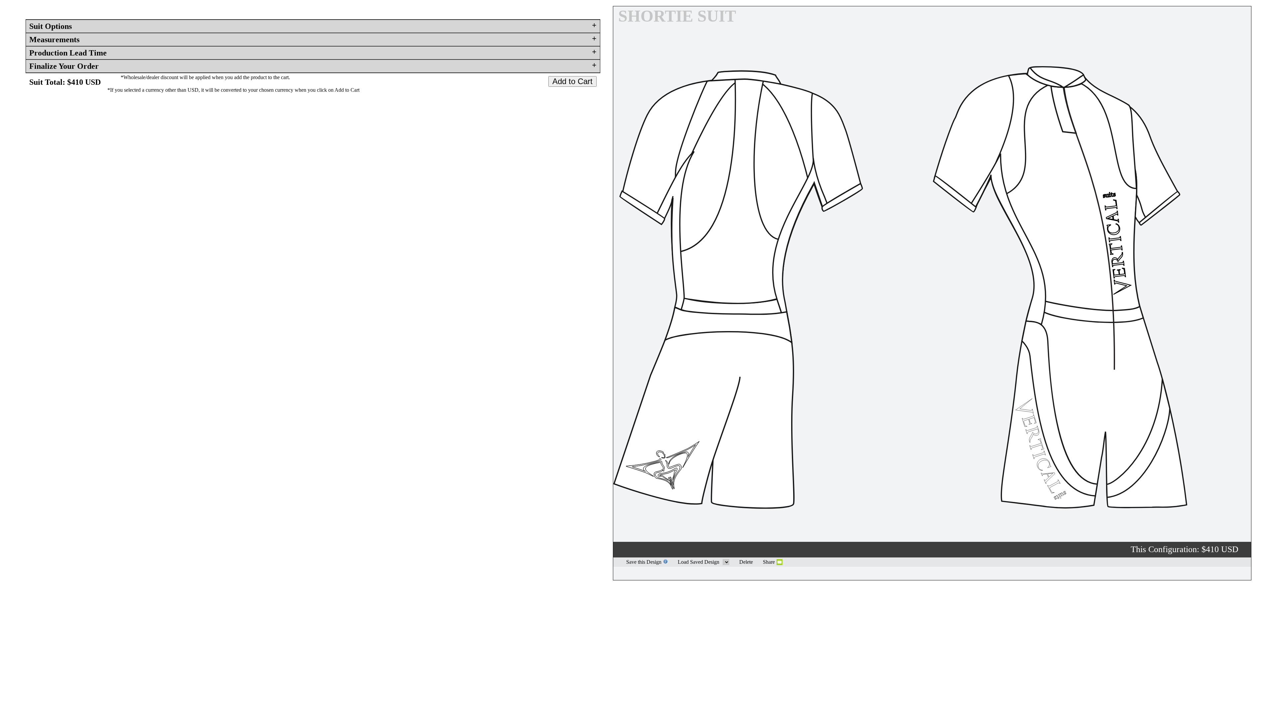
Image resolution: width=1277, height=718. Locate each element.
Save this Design (643, 562)
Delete (746, 562)
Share (769, 562)
